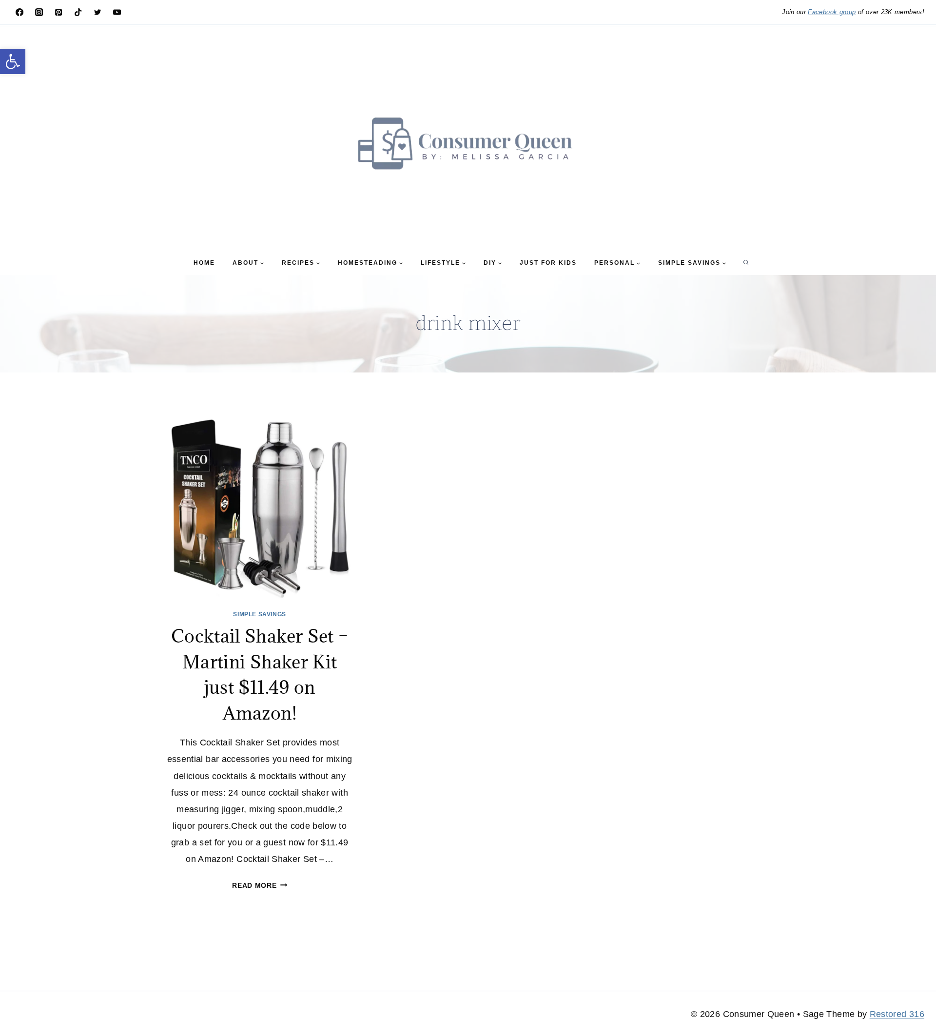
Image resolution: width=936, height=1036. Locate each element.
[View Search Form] (746, 263)
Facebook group (832, 12)
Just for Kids (548, 262)
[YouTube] (117, 12)
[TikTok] (78, 12)
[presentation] (259, 505)
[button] (12, 61)
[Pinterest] (58, 12)
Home (204, 262)
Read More (259, 885)
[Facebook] (19, 12)
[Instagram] (39, 12)
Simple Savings (259, 614)
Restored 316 (897, 1014)
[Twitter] (97, 12)
